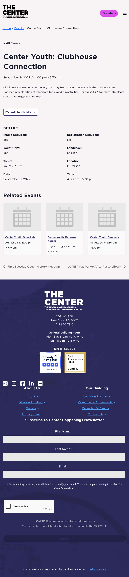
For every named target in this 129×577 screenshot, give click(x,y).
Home (7, 28)
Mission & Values (31, 402)
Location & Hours (95, 396)
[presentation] (22, 217)
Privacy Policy (98, 569)
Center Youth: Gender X (104, 237)
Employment (31, 414)
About (31, 396)
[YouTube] (14, 383)
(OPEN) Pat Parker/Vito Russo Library (95, 266)
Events (19, 28)
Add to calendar (21, 112)
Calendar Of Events (95, 408)
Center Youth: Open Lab (20, 237)
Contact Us (95, 414)
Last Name (62, 449)
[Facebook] (22, 383)
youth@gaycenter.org (27, 96)
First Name (63, 431)
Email (63, 466)
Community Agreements (95, 402)
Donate (108, 13)
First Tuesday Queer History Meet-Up (33, 266)
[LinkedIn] (31, 383)
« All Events (11, 43)
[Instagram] (5, 383)
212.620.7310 (64, 324)
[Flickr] (40, 383)
